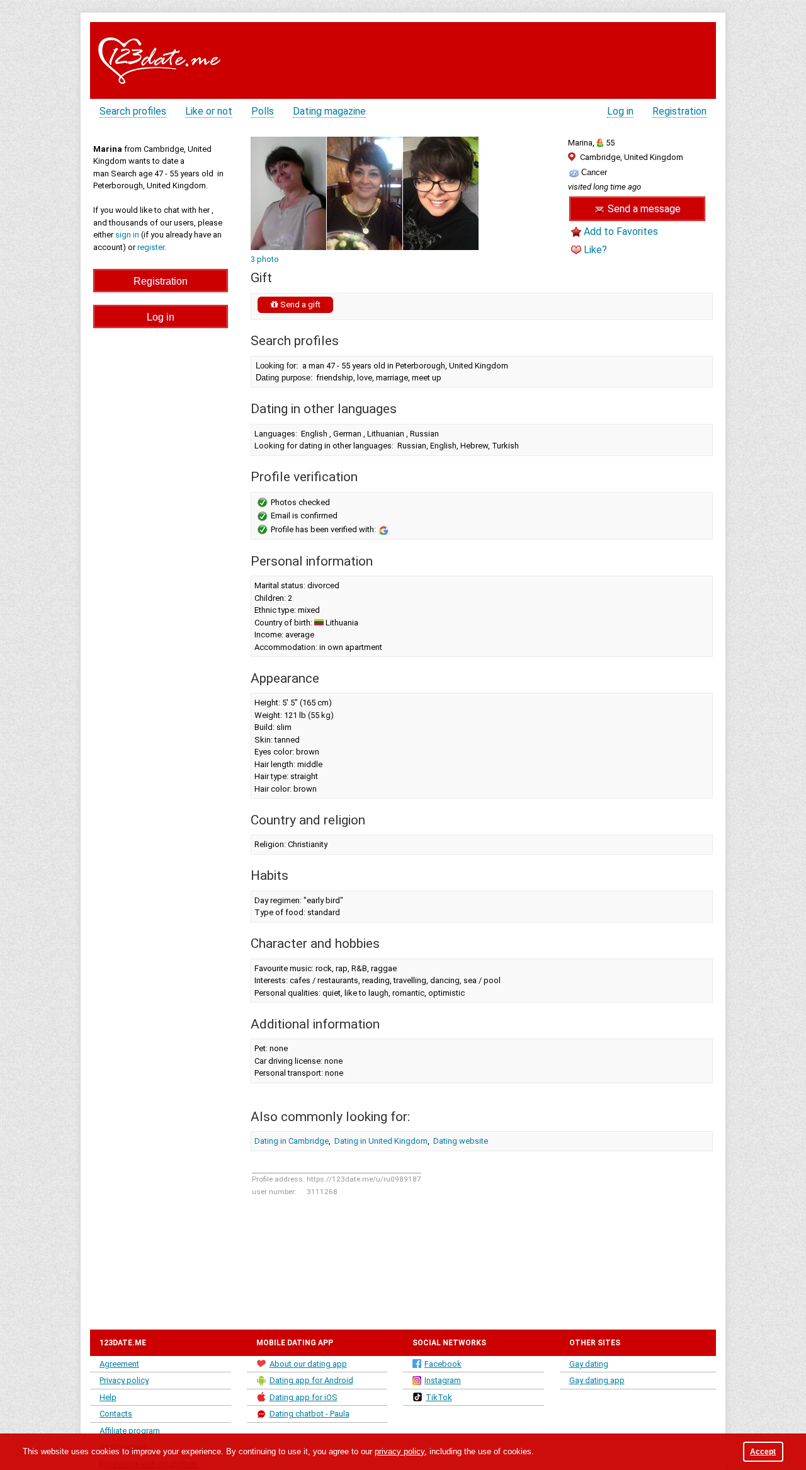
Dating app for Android (311, 1380)
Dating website (460, 1141)
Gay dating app (597, 1380)
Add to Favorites (621, 231)
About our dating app (308, 1364)
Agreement (119, 1364)
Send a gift (299, 304)
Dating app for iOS (304, 1397)
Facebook (443, 1364)
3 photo (265, 259)
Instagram (442, 1380)
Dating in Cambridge (291, 1141)
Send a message (644, 209)
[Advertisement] (480, 56)
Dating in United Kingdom (381, 1141)
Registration (679, 111)
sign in (127, 234)
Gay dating (588, 1364)
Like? (595, 250)
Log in (620, 111)
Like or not (208, 111)
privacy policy (399, 1451)
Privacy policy (124, 1380)
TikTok (439, 1397)
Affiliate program (129, 1430)
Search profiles (132, 111)
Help (107, 1397)
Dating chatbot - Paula (309, 1413)
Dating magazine (329, 111)
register (150, 247)
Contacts (115, 1413)
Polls (262, 111)
